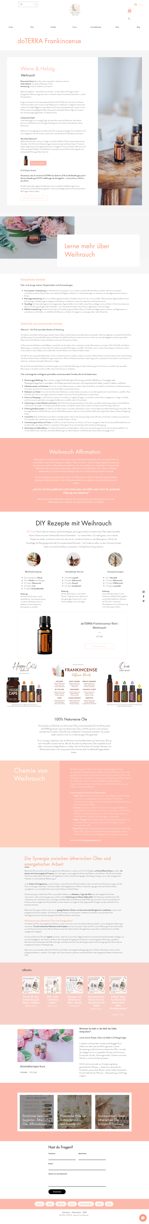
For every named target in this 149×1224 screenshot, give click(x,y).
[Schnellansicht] (30, 985)
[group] (74, 996)
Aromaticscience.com (92, 840)
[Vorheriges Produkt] (18, 984)
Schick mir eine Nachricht (57, 1174)
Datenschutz (76, 1212)
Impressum (66, 1212)
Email (51, 1164)
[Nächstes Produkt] (130, 984)
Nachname (82, 1153)
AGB (84, 1212)
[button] (130, 10)
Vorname (52, 1153)
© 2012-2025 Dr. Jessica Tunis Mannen (74, 1215)
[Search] (129, 18)
